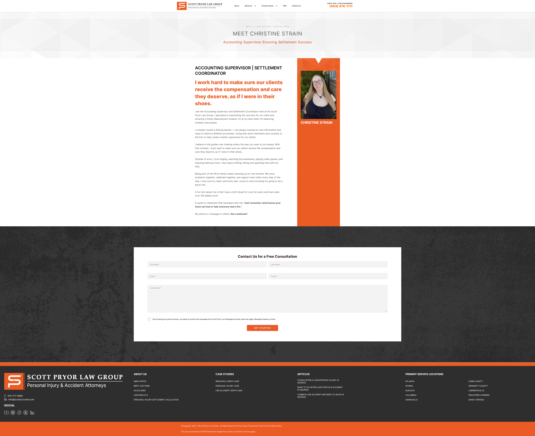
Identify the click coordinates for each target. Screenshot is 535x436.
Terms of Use (264, 426)
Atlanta (409, 381)
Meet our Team (141, 386)
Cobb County (475, 381)
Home (236, 6)
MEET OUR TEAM (264, 26)
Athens (409, 386)
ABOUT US (250, 26)
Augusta (409, 390)
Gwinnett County (478, 386)
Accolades (140, 390)
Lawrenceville (476, 390)
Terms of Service (244, 432)
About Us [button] (248, 6)
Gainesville (411, 399)
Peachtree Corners (478, 395)
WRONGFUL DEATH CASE (227, 381)
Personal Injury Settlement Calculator (156, 399)
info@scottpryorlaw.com (21, 399)
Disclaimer (253, 426)
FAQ (284, 6)
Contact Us (296, 6)
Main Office (140, 381)
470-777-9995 (15, 395)
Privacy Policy (242, 426)
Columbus (410, 395)
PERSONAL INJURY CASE (227, 386)
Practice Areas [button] (267, 6)
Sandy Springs (476, 399)
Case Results (141, 395)
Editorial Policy (276, 426)
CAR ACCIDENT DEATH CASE (229, 390)
